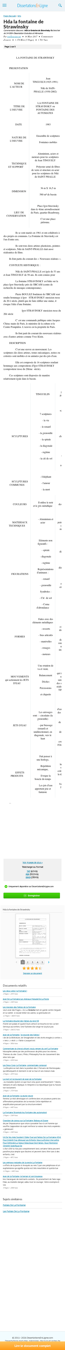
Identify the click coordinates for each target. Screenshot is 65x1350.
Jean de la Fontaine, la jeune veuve (18, 1095)
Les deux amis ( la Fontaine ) (15, 991)
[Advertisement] (30, 832)
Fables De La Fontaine (14, 1205)
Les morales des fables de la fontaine (19, 1007)
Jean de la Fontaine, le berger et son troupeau (22, 1176)
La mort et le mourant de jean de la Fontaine (22, 1079)
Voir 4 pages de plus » (32, 862)
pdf (27, 874)
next (49, 962)
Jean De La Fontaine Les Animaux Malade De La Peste (26, 999)
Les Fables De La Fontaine (16, 1211)
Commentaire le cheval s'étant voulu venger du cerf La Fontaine (30, 1048)
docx (28, 877)
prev (16, 962)
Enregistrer (34, 895)
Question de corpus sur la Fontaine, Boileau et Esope (25, 1120)
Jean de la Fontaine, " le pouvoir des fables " (21, 1034)
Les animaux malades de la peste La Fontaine (22, 1162)
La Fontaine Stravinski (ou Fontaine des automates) (25, 1112)
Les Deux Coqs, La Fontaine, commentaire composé (25, 1065)
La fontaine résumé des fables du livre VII (21, 1021)
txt (28, 871)
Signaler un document (32, 973)
